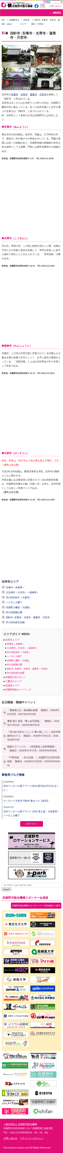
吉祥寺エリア (12, 639)
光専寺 (24, 94)
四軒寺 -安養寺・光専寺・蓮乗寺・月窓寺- (28, 617)
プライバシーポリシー (31, 1138)
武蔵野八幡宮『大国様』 (19, 607)
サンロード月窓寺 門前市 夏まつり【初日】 (26, 800)
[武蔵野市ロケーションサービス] (31, 847)
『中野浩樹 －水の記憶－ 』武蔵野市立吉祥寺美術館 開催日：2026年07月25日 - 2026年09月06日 (33, 761)
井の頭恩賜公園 (14, 612)
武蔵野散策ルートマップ (18, 689)
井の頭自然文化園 (15, 622)
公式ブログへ (32, 824)
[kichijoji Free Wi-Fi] (31, 863)
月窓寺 (42, 94)
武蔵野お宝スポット (15, 677)
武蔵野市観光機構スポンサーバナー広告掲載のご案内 (36, 906)
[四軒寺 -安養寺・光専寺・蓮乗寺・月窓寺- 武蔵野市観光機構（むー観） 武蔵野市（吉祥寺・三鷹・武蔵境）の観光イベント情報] (16, 5)
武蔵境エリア (12, 685)
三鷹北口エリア (13, 681)
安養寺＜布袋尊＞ (15, 587)
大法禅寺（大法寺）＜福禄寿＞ (22, 592)
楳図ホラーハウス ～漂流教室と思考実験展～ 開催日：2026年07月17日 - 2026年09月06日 (32, 748)
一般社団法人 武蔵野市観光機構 (20, 1124)
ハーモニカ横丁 (14, 602)
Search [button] (6, 889)
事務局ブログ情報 (13, 774)
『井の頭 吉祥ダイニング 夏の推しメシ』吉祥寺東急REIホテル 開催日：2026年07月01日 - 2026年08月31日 (33, 736)
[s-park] (31, 877)
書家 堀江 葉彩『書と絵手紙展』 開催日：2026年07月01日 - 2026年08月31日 (33, 723)
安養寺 (14, 94)
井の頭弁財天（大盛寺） (19, 597)
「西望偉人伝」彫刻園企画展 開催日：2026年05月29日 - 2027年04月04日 (33, 712)
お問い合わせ (55, 6)
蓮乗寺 (33, 94)
